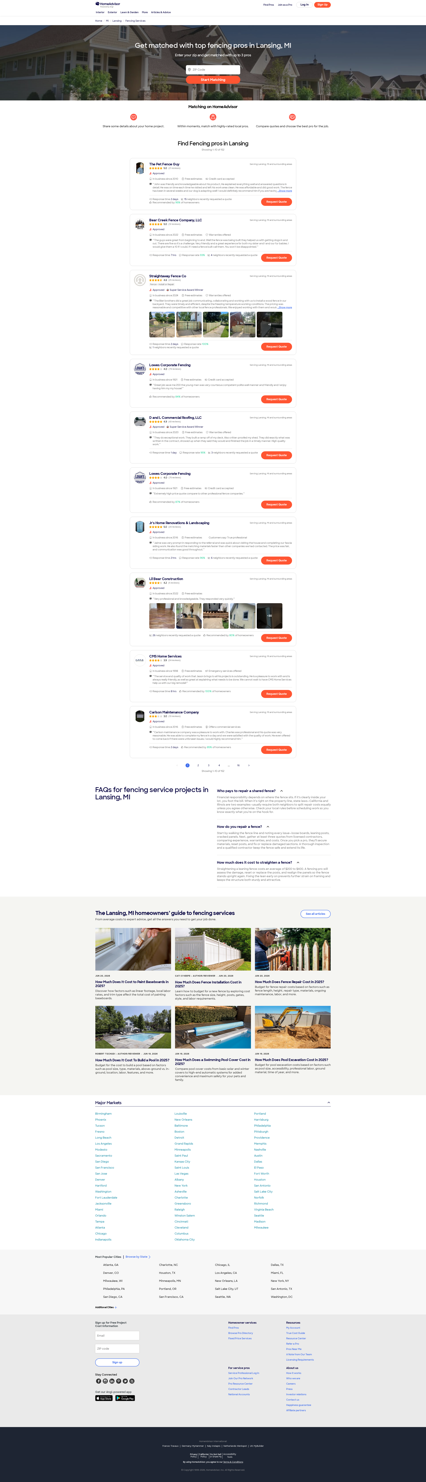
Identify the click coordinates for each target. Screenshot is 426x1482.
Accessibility (229, 1455)
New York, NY (280, 1281)
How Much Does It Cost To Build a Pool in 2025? (132, 1060)
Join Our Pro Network (240, 1378)
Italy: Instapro (213, 1446)
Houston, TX (167, 1273)
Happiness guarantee (298, 1405)
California (203, 1455)
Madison (259, 1221)
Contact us (292, 1399)
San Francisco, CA (171, 1297)
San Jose (101, 1173)
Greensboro (183, 1203)
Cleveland (181, 1227)
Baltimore (181, 1125)
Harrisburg (261, 1119)
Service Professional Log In (243, 1373)
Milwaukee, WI (112, 1281)
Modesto (101, 1149)
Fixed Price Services (240, 1338)
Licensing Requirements (300, 1359)
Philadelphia (262, 1125)
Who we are (293, 1378)
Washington (103, 1191)
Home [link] (98, 20)
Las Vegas (181, 1173)
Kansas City (182, 1161)
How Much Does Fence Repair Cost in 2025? (289, 982)
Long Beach (103, 1137)
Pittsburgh (261, 1131)
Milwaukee (261, 1227)
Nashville (260, 1149)
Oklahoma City (185, 1239)
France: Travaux (170, 1446)
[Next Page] (249, 765)
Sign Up (323, 4)
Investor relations (296, 1394)
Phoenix (100, 1119)
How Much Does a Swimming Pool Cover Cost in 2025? (212, 1062)
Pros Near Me (294, 1349)
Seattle (259, 1215)
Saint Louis (182, 1167)
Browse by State (136, 1257)
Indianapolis (103, 1239)
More (145, 12)
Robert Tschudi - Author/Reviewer (117, 1054)
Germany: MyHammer (193, 1446)
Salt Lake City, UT (226, 1289)
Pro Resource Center (240, 1383)
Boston (179, 1131)
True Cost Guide (295, 1333)
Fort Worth (261, 1173)
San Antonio (262, 1185)
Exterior (112, 12)
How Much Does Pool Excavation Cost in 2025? (291, 1060)
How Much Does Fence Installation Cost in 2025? (208, 984)
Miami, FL (277, 1273)
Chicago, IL (222, 1265)
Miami (99, 1209)
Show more (285, 190)
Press (289, 1389)
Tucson (100, 1125)
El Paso (259, 1167)
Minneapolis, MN (170, 1281)
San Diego (102, 1161)
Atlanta (100, 1227)
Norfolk (259, 1197)
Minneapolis (183, 1149)
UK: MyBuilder (257, 1446)
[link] (213, 166)
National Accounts (239, 1394)
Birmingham (103, 1113)
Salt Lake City (263, 1191)
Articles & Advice (161, 12)
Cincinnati (181, 1221)
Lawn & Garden (129, 12)
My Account (293, 1327)
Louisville (181, 1113)
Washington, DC (282, 1297)
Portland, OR (167, 1289)
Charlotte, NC (168, 1265)
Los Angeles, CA (226, 1273)
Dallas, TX (277, 1265)
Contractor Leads (238, 1389)
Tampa (99, 1221)
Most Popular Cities (108, 1257)
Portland (260, 1113)
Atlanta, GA (110, 1265)
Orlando (100, 1215)
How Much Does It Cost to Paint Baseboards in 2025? (131, 984)
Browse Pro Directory (240, 1333)
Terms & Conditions (233, 1462)
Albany (179, 1179)
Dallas (258, 1161)
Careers (291, 1383)
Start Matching (213, 80)
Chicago (101, 1233)
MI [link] (107, 20)
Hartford (101, 1185)
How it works (293, 1373)
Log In (305, 4)
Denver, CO (111, 1273)
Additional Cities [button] (104, 1307)
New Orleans (183, 1119)
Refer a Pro (292, 1343)
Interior (100, 12)
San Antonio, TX (281, 1289)
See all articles (315, 914)
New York (181, 1185)
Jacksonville (103, 1203)
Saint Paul (181, 1155)
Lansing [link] (117, 20)
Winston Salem (185, 1215)
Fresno (100, 1131)
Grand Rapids (184, 1143)
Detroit (179, 1137)
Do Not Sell (216, 1455)
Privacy (193, 1455)
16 (238, 765)
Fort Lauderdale (106, 1197)
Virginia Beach (264, 1209)
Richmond (261, 1203)
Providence (262, 1137)
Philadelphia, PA (114, 1289)
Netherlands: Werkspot (235, 1446)
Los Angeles (103, 1143)
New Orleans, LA (226, 1281)
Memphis (260, 1143)
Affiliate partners (296, 1410)
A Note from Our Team (299, 1354)
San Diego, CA (112, 1297)
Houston (260, 1179)
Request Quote (276, 202)
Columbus (181, 1233)
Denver (100, 1179)
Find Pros (233, 1327)
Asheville (181, 1191)
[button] (162, 324)
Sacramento (103, 1155)
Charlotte (181, 1197)
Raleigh (180, 1209)
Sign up (117, 1362)
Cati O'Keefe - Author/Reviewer (195, 976)
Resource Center (296, 1338)
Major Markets (108, 1102)
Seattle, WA (223, 1297)
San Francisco (104, 1167)
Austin (258, 1155)
